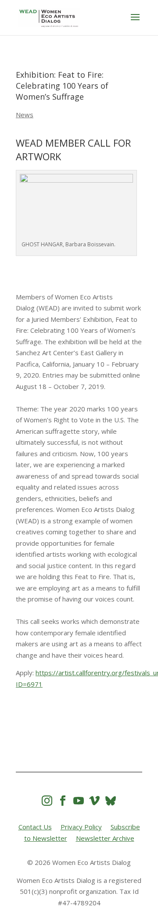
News (24, 114)
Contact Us (35, 826)
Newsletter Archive (105, 838)
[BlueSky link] (110, 800)
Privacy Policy (81, 826)
